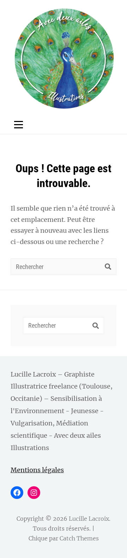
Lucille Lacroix (89, 518)
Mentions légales (37, 470)
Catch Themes (79, 538)
